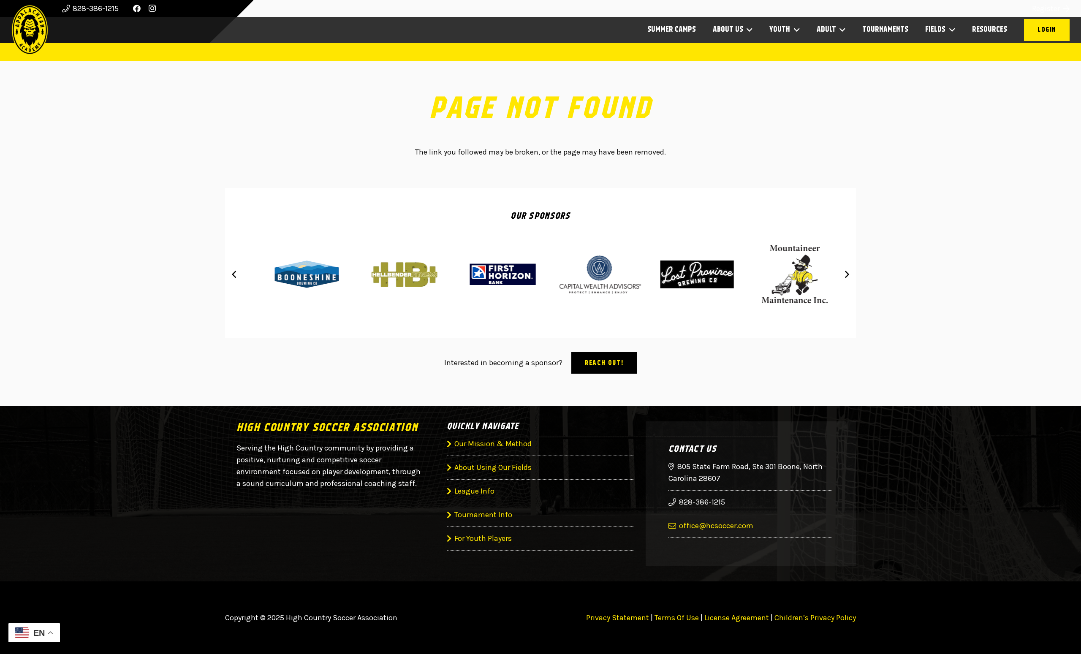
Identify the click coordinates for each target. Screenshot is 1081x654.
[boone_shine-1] (296, 274)
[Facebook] (136, 8)
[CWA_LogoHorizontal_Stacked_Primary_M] (589, 274)
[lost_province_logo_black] (687, 274)
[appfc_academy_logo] (29, 30)
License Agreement (736, 617)
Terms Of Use (677, 617)
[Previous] (234, 274)
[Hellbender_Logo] (394, 274)
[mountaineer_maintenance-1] (784, 274)
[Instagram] (152, 8)
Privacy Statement (617, 617)
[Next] (846, 274)
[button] (748, 30)
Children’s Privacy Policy (815, 617)
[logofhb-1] (491, 274)
